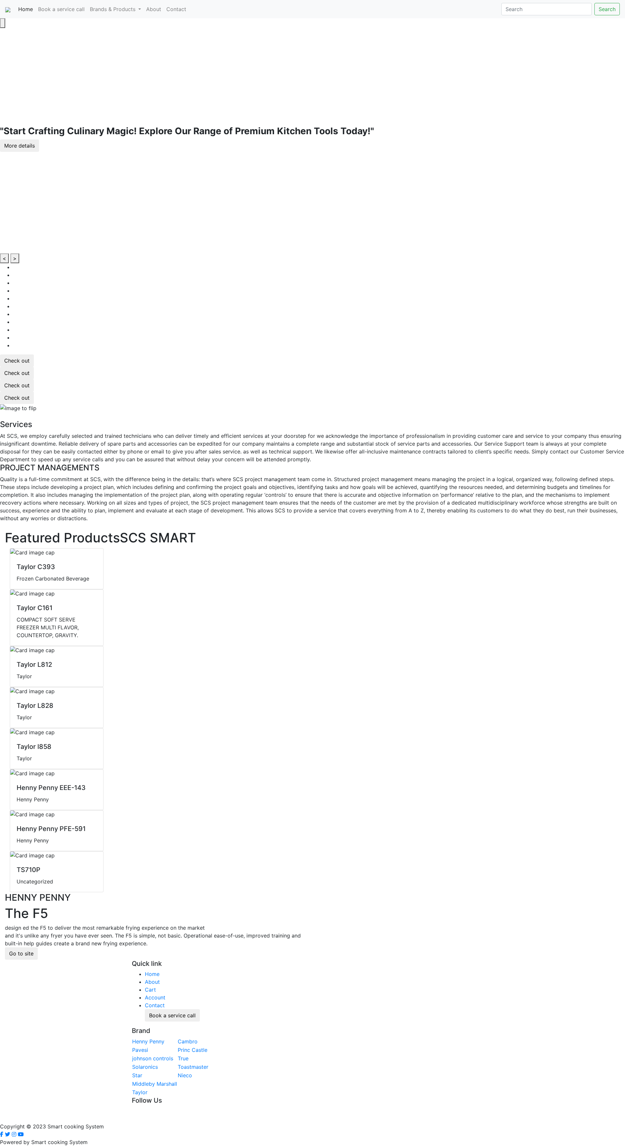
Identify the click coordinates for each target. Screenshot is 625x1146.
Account (155, 997)
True (183, 1058)
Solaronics (145, 1067)
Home (26, 9)
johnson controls (152, 1058)
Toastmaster (193, 1067)
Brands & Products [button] (113, 9)
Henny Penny (148, 1041)
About (153, 9)
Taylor (139, 1092)
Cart (150, 989)
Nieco (185, 1075)
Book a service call (61, 9)
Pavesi (140, 1050)
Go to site (21, 953)
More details (19, 145)
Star (137, 1075)
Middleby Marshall (154, 1084)
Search (607, 9)
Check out (17, 360)
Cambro (188, 1041)
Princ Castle (192, 1050)
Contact (176, 9)
